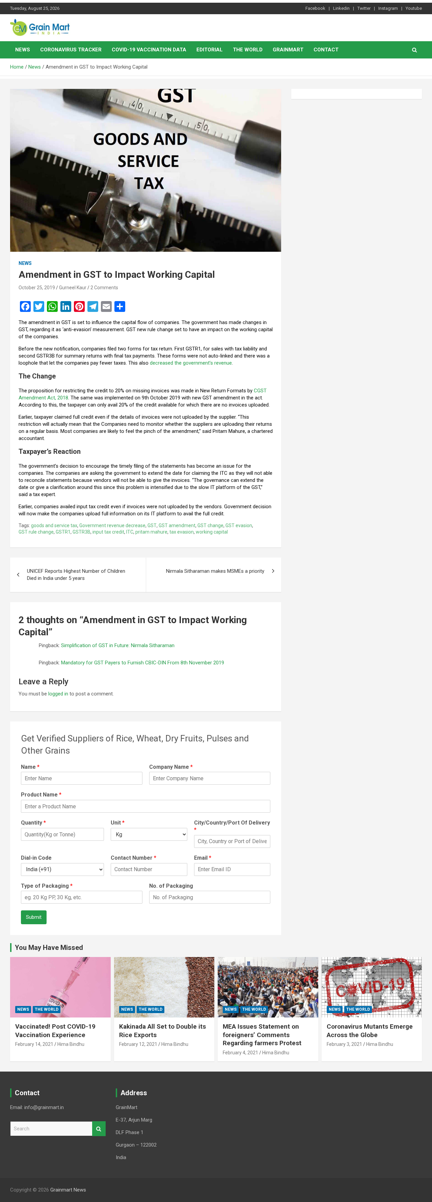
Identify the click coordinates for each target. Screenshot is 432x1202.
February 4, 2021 (240, 1052)
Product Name (41, 794)
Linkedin (341, 8)
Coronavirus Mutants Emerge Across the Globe (370, 1031)
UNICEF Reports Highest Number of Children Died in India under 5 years (76, 574)
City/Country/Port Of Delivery (232, 826)
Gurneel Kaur (72, 287)
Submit (34, 917)
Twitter (364, 8)
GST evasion (238, 525)
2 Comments (104, 287)
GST (152, 525)
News (22, 50)
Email (202, 858)
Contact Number (133, 858)
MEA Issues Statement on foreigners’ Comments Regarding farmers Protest (262, 1035)
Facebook (315, 8)
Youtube (414, 8)
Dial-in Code (36, 858)
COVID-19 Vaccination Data (149, 50)
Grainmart (288, 50)
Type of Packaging (47, 886)
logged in (58, 694)
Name (30, 767)
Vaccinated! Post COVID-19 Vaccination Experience (55, 1031)
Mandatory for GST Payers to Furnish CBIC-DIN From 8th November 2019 (142, 663)
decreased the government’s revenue (191, 363)
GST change (210, 525)
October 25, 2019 (37, 287)
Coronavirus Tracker (71, 50)
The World (248, 50)
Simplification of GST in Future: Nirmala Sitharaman (117, 645)
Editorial (209, 50)
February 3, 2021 (344, 1044)
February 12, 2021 (138, 1044)
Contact (326, 50)
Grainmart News (68, 1190)
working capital (212, 532)
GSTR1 (63, 532)
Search (99, 1128)
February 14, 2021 (34, 1044)
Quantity (33, 822)
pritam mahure (151, 532)
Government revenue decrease (112, 525)
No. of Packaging (171, 886)
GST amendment (177, 525)
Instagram (388, 8)
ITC (129, 532)
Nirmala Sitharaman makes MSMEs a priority (215, 571)
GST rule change (36, 532)
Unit (118, 822)
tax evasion (181, 532)
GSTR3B (81, 532)
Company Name (171, 767)
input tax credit (108, 532)
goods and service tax (54, 525)
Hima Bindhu (70, 1044)
